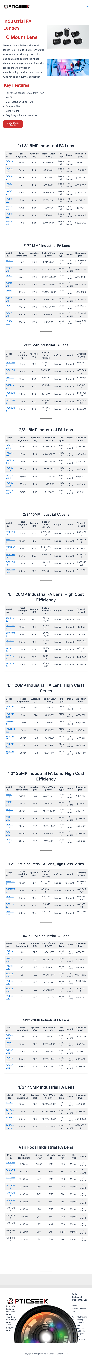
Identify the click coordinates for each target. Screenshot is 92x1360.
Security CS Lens (12, 1329)
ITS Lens (12, 1325)
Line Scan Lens (11, 1312)
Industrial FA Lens (10, 1307)
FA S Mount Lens (11, 1321)
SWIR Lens (12, 1317)
